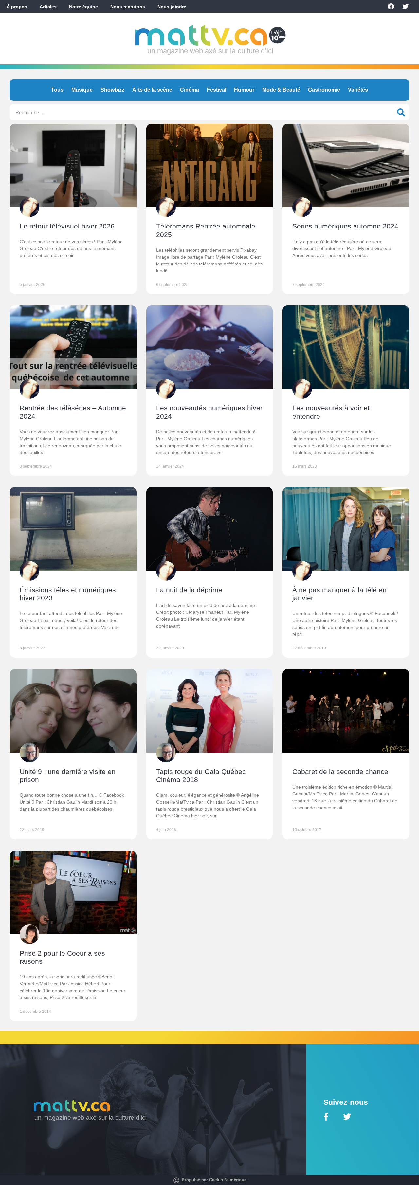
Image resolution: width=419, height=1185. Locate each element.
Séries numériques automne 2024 (345, 226)
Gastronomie (324, 90)
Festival (216, 90)
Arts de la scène (152, 90)
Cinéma (189, 90)
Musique (82, 90)
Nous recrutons (127, 6)
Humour (244, 90)
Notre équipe (83, 6)
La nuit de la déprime (189, 589)
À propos (17, 6)
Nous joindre (171, 6)
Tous (57, 90)
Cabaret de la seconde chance (340, 771)
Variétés (358, 90)
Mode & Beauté (281, 90)
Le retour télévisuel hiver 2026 (67, 226)
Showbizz (112, 90)
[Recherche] (401, 112)
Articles (48, 6)
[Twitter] (405, 6)
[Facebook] (390, 6)
